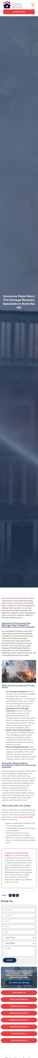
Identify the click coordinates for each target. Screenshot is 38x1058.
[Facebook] (10, 895)
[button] (33, 4)
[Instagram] (13, 895)
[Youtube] (17, 895)
